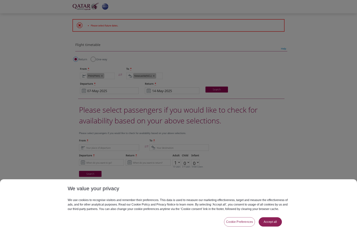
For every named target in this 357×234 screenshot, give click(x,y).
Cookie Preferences (239, 221)
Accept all (270, 221)
